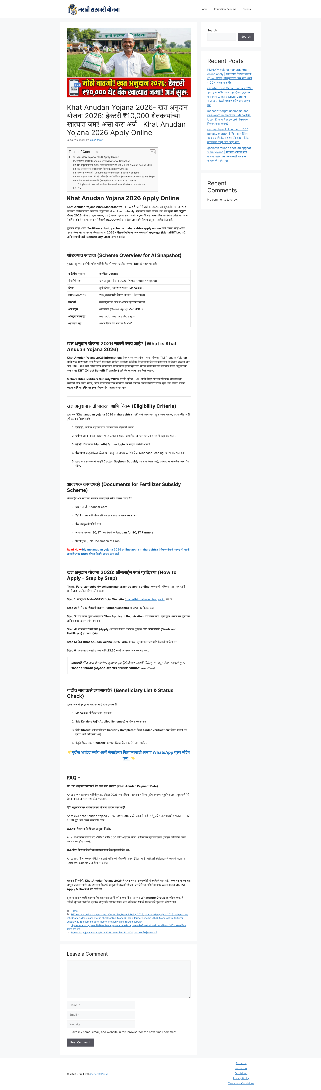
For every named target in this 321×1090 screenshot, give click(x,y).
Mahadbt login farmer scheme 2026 (137, 918)
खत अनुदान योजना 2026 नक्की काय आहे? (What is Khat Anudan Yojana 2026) (115, 165)
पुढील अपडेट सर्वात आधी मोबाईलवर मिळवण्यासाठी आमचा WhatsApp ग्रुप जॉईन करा (114, 184)
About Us (241, 1063)
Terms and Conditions (241, 1083)
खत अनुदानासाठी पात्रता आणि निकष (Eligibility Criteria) (102, 168)
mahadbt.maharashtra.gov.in (145, 599)
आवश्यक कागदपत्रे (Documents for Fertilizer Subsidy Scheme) (108, 172)
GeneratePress (99, 1074)
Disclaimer (241, 1073)
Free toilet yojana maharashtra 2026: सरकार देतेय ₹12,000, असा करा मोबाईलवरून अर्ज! (114, 932)
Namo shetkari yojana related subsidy (121, 921)
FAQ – (80, 188)
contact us (241, 1068)
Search (212, 30)
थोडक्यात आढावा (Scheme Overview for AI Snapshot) (103, 161)
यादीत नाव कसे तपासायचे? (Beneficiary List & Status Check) (106, 180)
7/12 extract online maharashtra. (89, 914)
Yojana (247, 9)
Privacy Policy (241, 1078)
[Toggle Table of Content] (151, 152)
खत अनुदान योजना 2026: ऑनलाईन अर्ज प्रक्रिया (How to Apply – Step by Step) (116, 176)
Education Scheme (225, 9)
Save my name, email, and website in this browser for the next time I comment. (124, 1032)
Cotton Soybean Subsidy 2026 (125, 914)
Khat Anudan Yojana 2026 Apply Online (95, 157)
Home (203, 9)
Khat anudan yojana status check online (93, 918)
